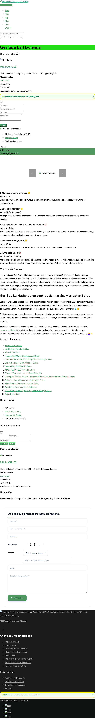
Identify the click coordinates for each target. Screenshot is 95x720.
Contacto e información (15, 678)
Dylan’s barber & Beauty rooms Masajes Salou (25, 380)
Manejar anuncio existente (16, 652)
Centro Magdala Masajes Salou (18, 366)
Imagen (11, 553)
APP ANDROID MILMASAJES (18, 662)
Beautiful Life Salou (13, 345)
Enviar (3, 125)
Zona (7, 10)
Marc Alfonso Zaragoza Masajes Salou (21, 384)
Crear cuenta (10, 645)
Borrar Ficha (10, 656)
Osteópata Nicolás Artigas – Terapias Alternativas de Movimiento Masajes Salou (40, 377)
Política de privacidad (14, 681)
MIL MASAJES (8, 66)
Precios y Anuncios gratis (16, 649)
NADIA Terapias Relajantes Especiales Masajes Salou (28, 390)
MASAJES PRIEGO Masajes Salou (20, 370)
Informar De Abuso (13, 415)
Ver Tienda (4, 80)
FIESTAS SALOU (12, 352)
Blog (7, 21)
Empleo (8, 28)
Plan (7, 14)
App (6, 17)
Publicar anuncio (12, 642)
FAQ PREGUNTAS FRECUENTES (18, 659)
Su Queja (4, 440)
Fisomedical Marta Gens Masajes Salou (22, 356)
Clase (7, 24)
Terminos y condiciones (15, 685)
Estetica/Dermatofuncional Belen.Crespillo (23, 373)
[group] (47, 96)
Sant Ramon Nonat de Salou (17, 349)
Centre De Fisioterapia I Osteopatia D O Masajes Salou (28, 359)
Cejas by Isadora (12, 394)
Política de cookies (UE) (15, 666)
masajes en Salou (7, 330)
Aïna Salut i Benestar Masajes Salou (20, 387)
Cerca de (4, 444)
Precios (8, 688)
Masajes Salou (11, 138)
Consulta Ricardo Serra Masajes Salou (21, 363)
